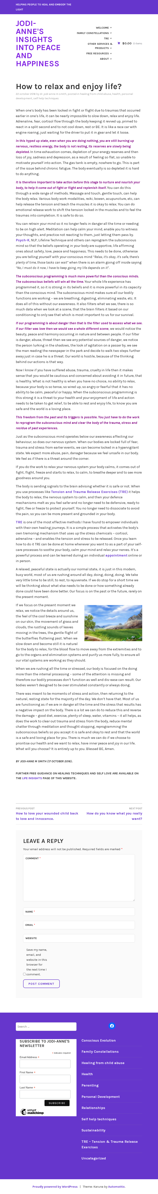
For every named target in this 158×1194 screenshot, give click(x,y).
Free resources (97, 53)
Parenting (90, 1085)
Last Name (27, 1087)
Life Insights (32, 778)
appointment (116, 555)
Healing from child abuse (95, 94)
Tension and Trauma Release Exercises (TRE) (89, 492)
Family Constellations (93, 33)
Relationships (93, 1108)
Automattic (116, 1186)
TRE (106, 38)
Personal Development (101, 1097)
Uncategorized (94, 1158)
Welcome (102, 27)
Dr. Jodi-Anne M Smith (53, 94)
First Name (27, 1072)
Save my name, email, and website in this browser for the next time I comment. (36, 962)
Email (30, 925)
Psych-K (22, 240)
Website (31, 938)
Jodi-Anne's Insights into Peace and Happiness (38, 43)
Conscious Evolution (99, 1040)
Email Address (29, 1057)
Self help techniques (46, 98)
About (104, 58)
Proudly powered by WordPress (55, 1186)
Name (30, 911)
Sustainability (93, 1130)
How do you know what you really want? (114, 814)
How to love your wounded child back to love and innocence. (47, 814)
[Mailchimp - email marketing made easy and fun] (32, 1114)
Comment (33, 858)
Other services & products (100, 46)
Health (116, 94)
